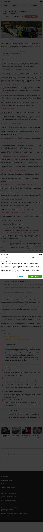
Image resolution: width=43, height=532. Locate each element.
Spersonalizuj (20, 276)
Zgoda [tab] (7, 257)
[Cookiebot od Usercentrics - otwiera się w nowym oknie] (37, 254)
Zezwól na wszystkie (35, 276)
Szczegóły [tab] (21, 257)
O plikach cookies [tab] (35, 257)
